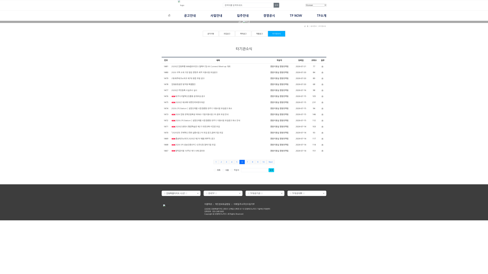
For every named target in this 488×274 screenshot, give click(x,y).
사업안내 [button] (216, 15)
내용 (227, 170)
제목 (218, 170)
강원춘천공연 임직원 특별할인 (183, 84)
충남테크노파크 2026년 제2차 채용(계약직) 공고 (195, 139)
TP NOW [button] (296, 15)
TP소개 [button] (321, 15)
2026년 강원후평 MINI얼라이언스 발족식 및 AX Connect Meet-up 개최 (200, 66)
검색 (276, 5)
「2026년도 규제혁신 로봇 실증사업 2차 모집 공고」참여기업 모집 (197, 133)
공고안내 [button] (190, 15)
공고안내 (313, 26)
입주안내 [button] (243, 15)
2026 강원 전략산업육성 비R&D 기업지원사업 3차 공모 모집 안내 (201, 114)
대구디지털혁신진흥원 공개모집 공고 (190, 96)
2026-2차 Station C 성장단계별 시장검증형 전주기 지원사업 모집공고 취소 (201, 108)
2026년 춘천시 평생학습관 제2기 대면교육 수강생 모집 (197, 126)
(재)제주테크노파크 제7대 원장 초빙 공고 (187, 78)
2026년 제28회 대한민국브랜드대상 (190, 102)
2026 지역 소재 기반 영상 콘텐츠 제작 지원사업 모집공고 (194, 72)
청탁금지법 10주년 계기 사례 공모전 (190, 151)
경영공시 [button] (269, 15)
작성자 (236, 170)
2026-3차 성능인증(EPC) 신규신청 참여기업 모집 (195, 145)
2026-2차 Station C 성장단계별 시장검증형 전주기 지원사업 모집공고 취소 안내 (207, 120)
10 (263, 162)
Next (271, 162)
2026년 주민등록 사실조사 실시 (184, 90)
